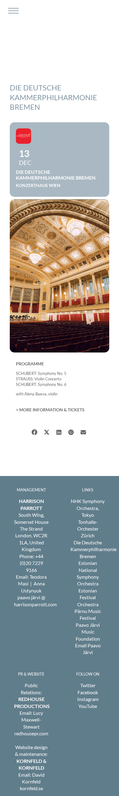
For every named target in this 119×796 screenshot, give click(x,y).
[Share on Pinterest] (71, 431)
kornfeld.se (31, 788)
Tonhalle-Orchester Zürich (88, 529)
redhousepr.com (31, 733)
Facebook (88, 692)
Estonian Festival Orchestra (88, 597)
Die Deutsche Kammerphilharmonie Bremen (93, 549)
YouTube (87, 706)
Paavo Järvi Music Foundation (88, 632)
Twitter (88, 685)
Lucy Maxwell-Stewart (32, 719)
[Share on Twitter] (46, 431)
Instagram (88, 699)
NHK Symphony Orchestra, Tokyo (88, 508)
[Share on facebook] (34, 431)
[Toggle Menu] (12, 10)
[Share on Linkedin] (58, 431)
